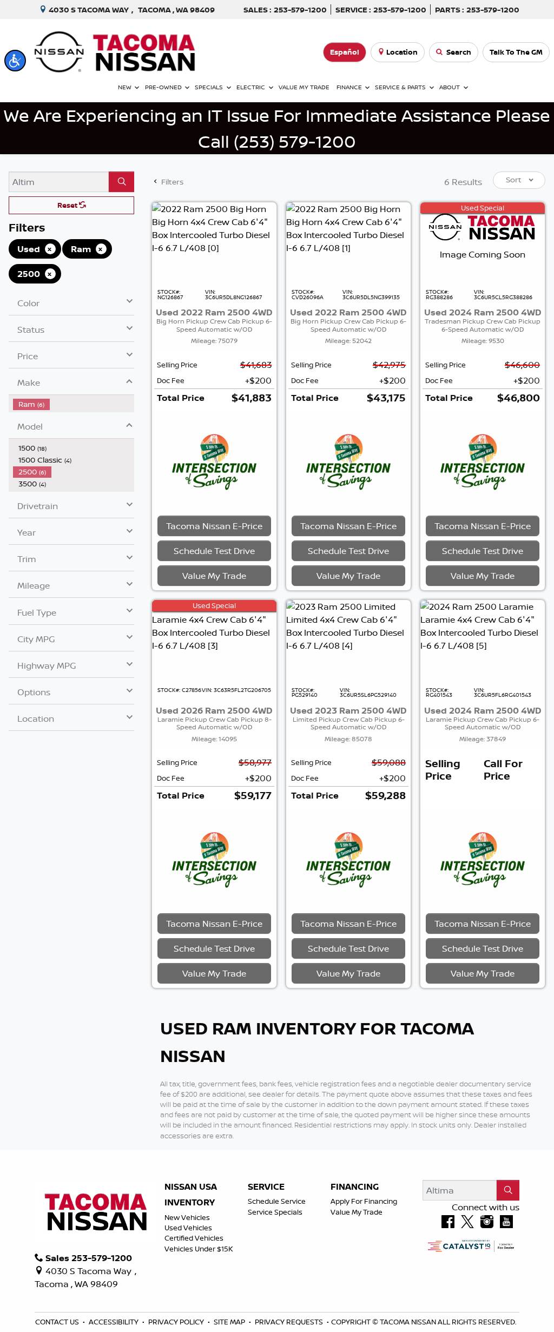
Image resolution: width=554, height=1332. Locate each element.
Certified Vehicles (193, 1238)
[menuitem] (73, 404)
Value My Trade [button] (214, 576)
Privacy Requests (290, 1322)
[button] (15, 60)
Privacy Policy (177, 1322)
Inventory (189, 1203)
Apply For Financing (364, 1201)
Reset (68, 205)
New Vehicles (187, 1217)
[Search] (121, 182)
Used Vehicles (188, 1227)
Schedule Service (277, 1201)
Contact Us (58, 1322)
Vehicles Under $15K (198, 1249)
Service (266, 1187)
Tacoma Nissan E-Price (214, 526)
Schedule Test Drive (214, 551)
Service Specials (275, 1212)
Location (402, 52)
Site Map (230, 1322)
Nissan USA (190, 1187)
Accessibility (114, 1322)
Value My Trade (356, 1212)
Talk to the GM (516, 52)
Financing (355, 1187)
